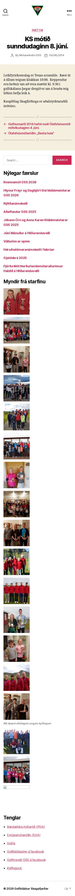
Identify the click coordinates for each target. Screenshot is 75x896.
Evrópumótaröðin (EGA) (23, 835)
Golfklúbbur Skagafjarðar (31, 888)
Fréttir (37, 30)
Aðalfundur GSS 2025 (19, 212)
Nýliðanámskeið (15, 203)
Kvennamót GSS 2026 (19, 182)
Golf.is (11, 843)
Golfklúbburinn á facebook (25, 851)
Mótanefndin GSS (30, 55)
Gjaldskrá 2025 (15, 258)
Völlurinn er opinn (16, 241)
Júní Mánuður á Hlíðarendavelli (26, 233)
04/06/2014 (56, 55)
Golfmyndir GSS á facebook (26, 860)
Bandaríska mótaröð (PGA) (26, 827)
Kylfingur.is (14, 868)
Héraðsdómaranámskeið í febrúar (28, 249)
